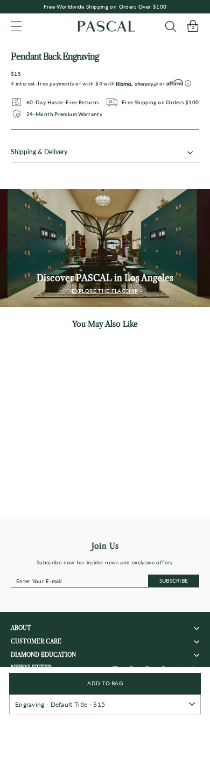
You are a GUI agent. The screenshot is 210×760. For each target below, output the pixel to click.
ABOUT (21, 628)
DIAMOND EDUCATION (43, 654)
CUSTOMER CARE (36, 641)
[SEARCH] (170, 26)
